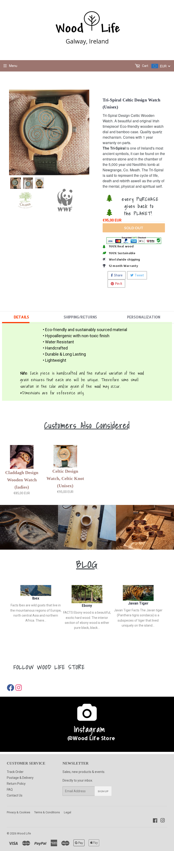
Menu (13, 66)
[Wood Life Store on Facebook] (155, 821)
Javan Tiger (138, 603)
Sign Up (103, 791)
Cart (144, 66)
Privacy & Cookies (18, 812)
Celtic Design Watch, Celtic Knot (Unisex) (65, 478)
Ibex (35, 598)
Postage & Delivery (20, 778)
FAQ (10, 789)
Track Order (15, 772)
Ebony (87, 605)
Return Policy (16, 783)
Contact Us (14, 795)
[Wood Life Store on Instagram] (162, 821)
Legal (67, 812)
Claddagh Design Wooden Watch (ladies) (21, 479)
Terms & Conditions (47, 812)
